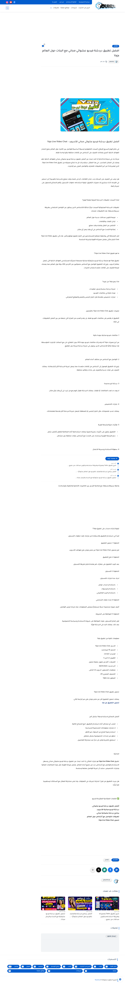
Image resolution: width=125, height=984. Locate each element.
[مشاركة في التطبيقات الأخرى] (92, 869)
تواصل (116, 46)
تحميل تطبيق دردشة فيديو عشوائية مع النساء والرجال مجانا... (95, 478)
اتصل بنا (54, 2)
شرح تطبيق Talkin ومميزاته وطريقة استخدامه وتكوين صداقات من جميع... (92, 465)
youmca (111, 61)
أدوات (98, 966)
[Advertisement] (62, 29)
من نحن (61, 2)
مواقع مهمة (65, 8)
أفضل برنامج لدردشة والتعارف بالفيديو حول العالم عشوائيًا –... (96, 472)
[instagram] (7, 2)
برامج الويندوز (53, 966)
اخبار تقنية (111, 966)
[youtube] (10, 2)
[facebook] (14, 2)
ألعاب (67, 966)
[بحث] (7, 8)
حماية (101, 971)
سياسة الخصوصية (84, 2)
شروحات (74, 8)
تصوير (26, 966)
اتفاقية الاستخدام (71, 2)
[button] (110, 869)
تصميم (38, 966)
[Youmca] (106, 6)
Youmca (97, 980)
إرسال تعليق (111, 936)
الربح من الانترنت (84, 8)
